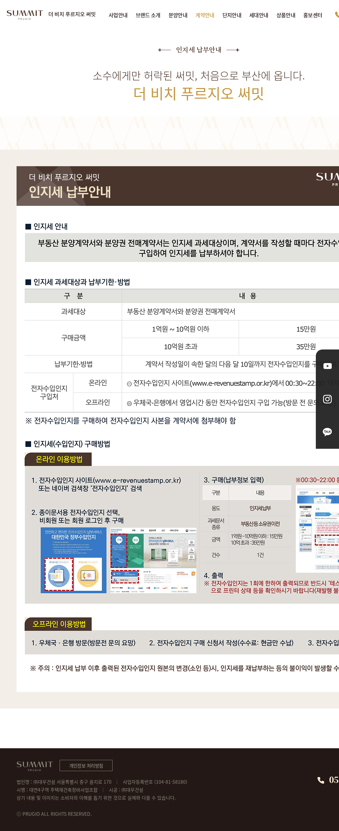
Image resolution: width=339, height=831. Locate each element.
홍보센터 (312, 15)
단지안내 (231, 15)
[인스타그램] (327, 399)
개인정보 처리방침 (86, 765)
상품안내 (285, 15)
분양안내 (178, 15)
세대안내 (258, 15)
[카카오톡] (327, 432)
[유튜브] (327, 366)
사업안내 (118, 15)
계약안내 (204, 15)
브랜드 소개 (148, 15)
